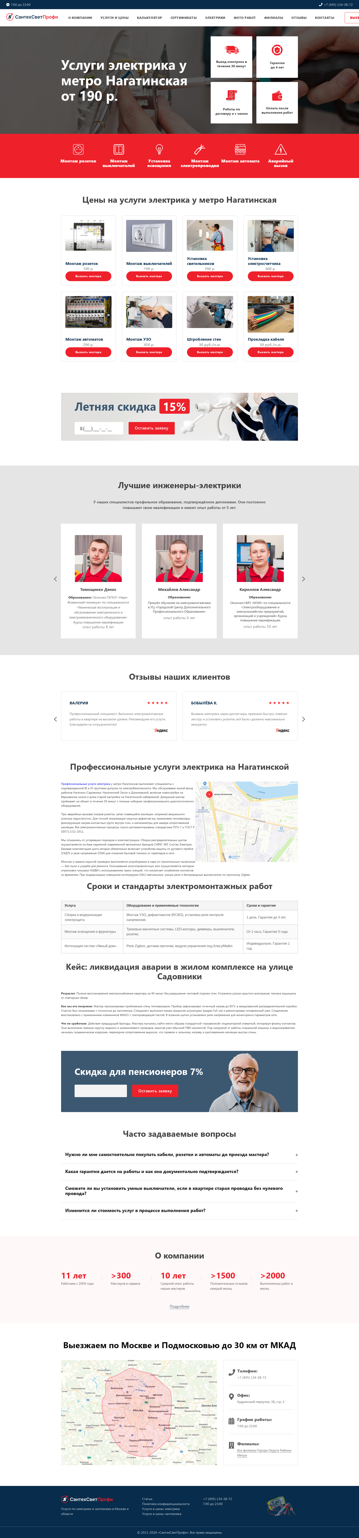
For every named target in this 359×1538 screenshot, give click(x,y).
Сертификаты (184, 18)
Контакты (324, 18)
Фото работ (245, 18)
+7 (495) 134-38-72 (338, 4)
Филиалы (273, 18)
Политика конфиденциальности (166, 1503)
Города (262, 1450)
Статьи (147, 1499)
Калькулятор (149, 18)
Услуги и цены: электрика (161, 1508)
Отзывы (299, 18)
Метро (242, 1455)
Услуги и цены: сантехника (161, 1513)
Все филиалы (246, 1450)
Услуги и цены (115, 18)
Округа (273, 1450)
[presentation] (55, 579)
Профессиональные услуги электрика (85, 784)
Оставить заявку (151, 428)
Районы (285, 1450)
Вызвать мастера (88, 276)
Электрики (215, 18)
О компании (80, 18)
